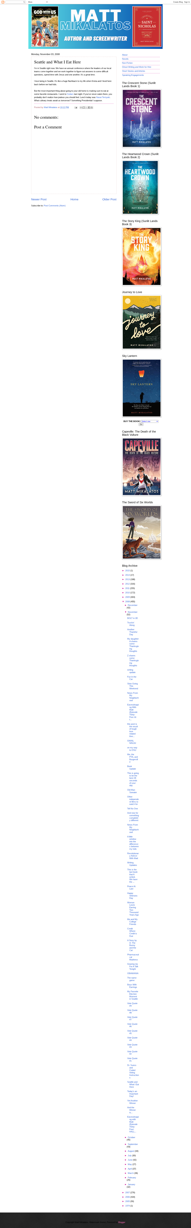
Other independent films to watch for (133, 800)
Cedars (70, 94)
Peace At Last (131, 887)
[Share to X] (86, 107)
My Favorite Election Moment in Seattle (132, 995)
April (130, 1169)
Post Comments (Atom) (55, 206)
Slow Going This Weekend (132, 686)
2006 (127, 1197)
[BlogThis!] (83, 107)
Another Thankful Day (132, 631)
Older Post (109, 199)
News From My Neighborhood (133, 697)
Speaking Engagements (133, 75)
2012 (127, 584)
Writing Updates (132, 864)
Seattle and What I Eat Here (133, 1084)
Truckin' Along (131, 624)
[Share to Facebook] (89, 107)
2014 (127, 575)
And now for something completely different (133, 816)
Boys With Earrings (132, 986)
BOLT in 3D (132, 618)
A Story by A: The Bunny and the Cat (132, 945)
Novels (125, 59)
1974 (127, 1206)
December (132, 605)
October (131, 1137)
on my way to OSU (132, 748)
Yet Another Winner (132, 1102)
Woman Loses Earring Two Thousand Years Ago (133, 908)
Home (74, 199)
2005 (127, 1201)
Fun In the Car (131, 678)
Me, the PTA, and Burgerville (132, 758)
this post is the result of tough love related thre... (132, 730)
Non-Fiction (127, 63)
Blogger (121, 1222)
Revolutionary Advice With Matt (133, 855)
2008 (127, 601)
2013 (127, 579)
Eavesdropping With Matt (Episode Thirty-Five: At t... (133, 712)
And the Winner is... (131, 1110)
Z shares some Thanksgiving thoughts (133, 660)
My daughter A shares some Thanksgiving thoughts (133, 645)
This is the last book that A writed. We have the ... (132, 876)
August (131, 1151)
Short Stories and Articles (133, 71)
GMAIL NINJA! (131, 742)
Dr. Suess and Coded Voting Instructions (133, 1071)
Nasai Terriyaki (103, 97)
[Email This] (81, 107)
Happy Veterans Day (132, 895)
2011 (127, 588)
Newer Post (39, 199)
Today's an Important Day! (132, 1093)
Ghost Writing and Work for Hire (136, 67)
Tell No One (132, 808)
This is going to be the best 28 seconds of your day (133, 779)
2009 (127, 597)
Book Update (131, 767)
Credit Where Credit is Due (132, 932)
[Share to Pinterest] (91, 107)
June (130, 1160)
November (132, 612)
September (133, 1144)
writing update (131, 671)
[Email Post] (76, 107)
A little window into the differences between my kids (133, 843)
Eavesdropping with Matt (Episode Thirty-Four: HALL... (133, 1124)
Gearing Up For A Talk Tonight (132, 966)
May (130, 1164)
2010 (127, 593)
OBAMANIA (132, 973)
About (124, 55)
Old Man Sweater (132, 791)
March (131, 1173)
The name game (131, 979)
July (130, 1155)
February (132, 1177)
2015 (127, 570)
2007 (127, 1192)
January (131, 1184)
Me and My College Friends (132, 921)
